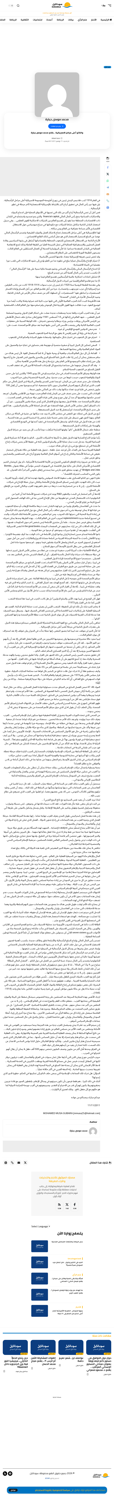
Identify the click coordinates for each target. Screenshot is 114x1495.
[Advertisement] (57, 43)
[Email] (107, 194)
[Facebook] (75, 1206)
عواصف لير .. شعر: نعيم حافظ (71, 1359)
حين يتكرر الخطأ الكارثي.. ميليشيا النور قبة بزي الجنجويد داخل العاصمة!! (16, 1362)
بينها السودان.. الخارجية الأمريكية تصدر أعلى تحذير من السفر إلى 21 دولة (68, 1312)
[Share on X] (107, 174)
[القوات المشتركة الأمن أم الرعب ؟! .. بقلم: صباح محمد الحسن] (43, 1347)
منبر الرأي (107, 67)
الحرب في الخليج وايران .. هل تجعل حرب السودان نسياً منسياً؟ (68, 1264)
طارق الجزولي (107, 1374)
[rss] (59, 1206)
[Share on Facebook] (107, 167)
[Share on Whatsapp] (107, 180)
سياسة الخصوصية (61, 1490)
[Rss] (5, 1473)
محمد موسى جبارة (78, 1131)
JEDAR (47, 1478)
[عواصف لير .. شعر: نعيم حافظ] (70, 1347)
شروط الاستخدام (43, 1490)
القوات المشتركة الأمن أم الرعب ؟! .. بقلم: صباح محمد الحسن (43, 1361)
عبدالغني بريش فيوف (21, 1371)
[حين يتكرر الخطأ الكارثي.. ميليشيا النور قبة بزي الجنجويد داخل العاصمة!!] (15, 1347)
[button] (13, 1490)
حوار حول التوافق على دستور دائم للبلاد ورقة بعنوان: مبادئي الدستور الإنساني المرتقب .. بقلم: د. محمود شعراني (98, 1364)
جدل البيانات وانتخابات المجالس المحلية (67, 1241)
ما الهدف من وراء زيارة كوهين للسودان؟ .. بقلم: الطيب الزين (66, 1291)
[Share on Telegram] (107, 187)
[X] (67, 1206)
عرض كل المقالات (56, 126)
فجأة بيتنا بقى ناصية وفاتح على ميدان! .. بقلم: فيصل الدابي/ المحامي (67, 1280)
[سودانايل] (62, 5)
